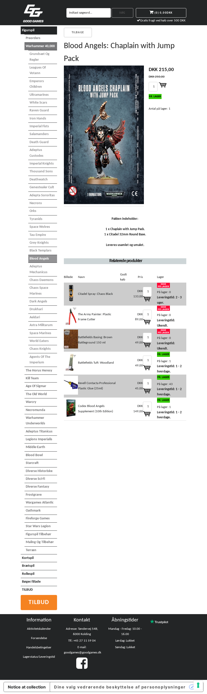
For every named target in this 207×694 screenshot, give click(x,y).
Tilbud (39, 603)
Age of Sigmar (36, 386)
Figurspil (28, 30)
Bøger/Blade (31, 582)
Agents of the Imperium (40, 359)
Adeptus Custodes (36, 152)
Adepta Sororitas (42, 195)
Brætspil (28, 566)
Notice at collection (27, 686)
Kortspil (28, 558)
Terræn (31, 550)
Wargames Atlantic (40, 502)
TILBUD (27, 590)
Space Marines (40, 333)
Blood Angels (39, 259)
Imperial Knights (42, 164)
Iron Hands (38, 118)
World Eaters (39, 341)
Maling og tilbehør (40, 542)
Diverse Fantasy (37, 487)
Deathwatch (39, 179)
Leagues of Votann (38, 70)
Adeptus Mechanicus (38, 269)
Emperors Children (37, 84)
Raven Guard (39, 110)
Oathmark (33, 511)
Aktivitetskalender (39, 628)
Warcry (31, 402)
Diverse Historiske (39, 471)
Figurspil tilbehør (38, 534)
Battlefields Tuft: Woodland (96, 362)
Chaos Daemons (42, 280)
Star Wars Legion (38, 526)
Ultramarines (39, 95)
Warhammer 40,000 (40, 46)
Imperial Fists (39, 126)
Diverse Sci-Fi (35, 479)
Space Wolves (40, 227)
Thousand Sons (41, 171)
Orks (33, 211)
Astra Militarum (41, 325)
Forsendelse (39, 638)
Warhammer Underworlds (35, 420)
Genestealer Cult (42, 187)
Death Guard (39, 142)
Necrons (36, 203)
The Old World (36, 394)
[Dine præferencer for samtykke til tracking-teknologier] (198, 685)
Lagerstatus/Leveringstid (39, 656)
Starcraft (32, 463)
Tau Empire (38, 235)
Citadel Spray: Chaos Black (95, 294)
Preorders (33, 38)
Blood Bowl (34, 455)
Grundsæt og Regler (39, 56)
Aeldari (35, 317)
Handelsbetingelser (38, 647)
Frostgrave (34, 495)
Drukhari (36, 309)
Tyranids (36, 219)
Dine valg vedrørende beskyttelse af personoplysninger (120, 686)
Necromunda (35, 410)
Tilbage (78, 32)
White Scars (38, 103)
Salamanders (39, 134)
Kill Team (32, 378)
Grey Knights (39, 243)
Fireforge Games (38, 518)
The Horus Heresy (39, 370)
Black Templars (40, 251)
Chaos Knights (40, 349)
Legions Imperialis (39, 439)
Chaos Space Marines (39, 290)
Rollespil (28, 574)
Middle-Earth (35, 447)
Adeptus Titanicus (39, 431)
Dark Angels (38, 301)
